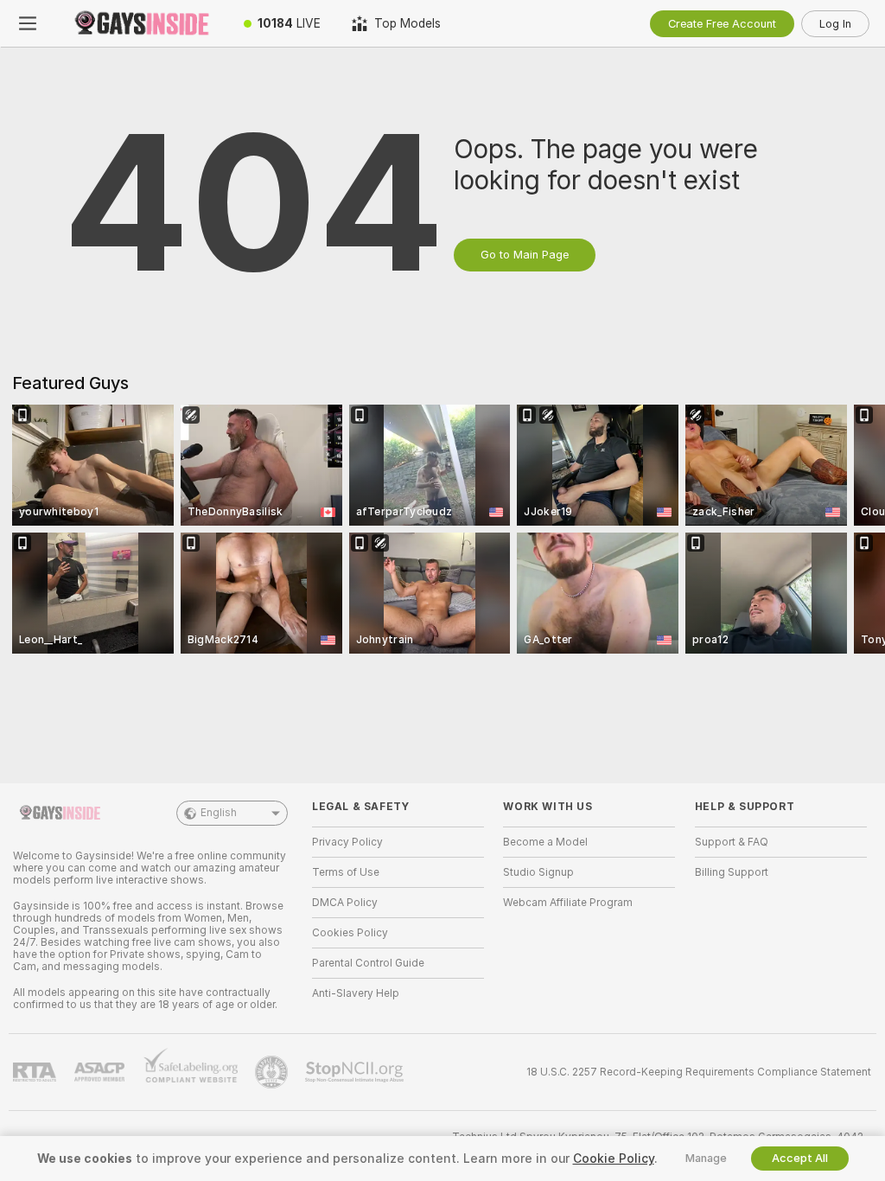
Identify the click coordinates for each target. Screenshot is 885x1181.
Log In (835, 23)
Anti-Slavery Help (355, 993)
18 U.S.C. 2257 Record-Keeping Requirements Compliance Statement (698, 1072)
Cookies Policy (350, 933)
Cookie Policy (613, 1158)
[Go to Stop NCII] (356, 1072)
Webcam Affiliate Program (568, 903)
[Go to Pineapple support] (273, 1072)
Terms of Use (345, 872)
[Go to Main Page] (141, 23)
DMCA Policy (345, 903)
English (219, 813)
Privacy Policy (347, 842)
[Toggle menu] (27, 23)
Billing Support (731, 872)
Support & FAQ (731, 842)
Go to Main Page (525, 254)
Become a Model (545, 842)
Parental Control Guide (368, 963)
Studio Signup (538, 872)
